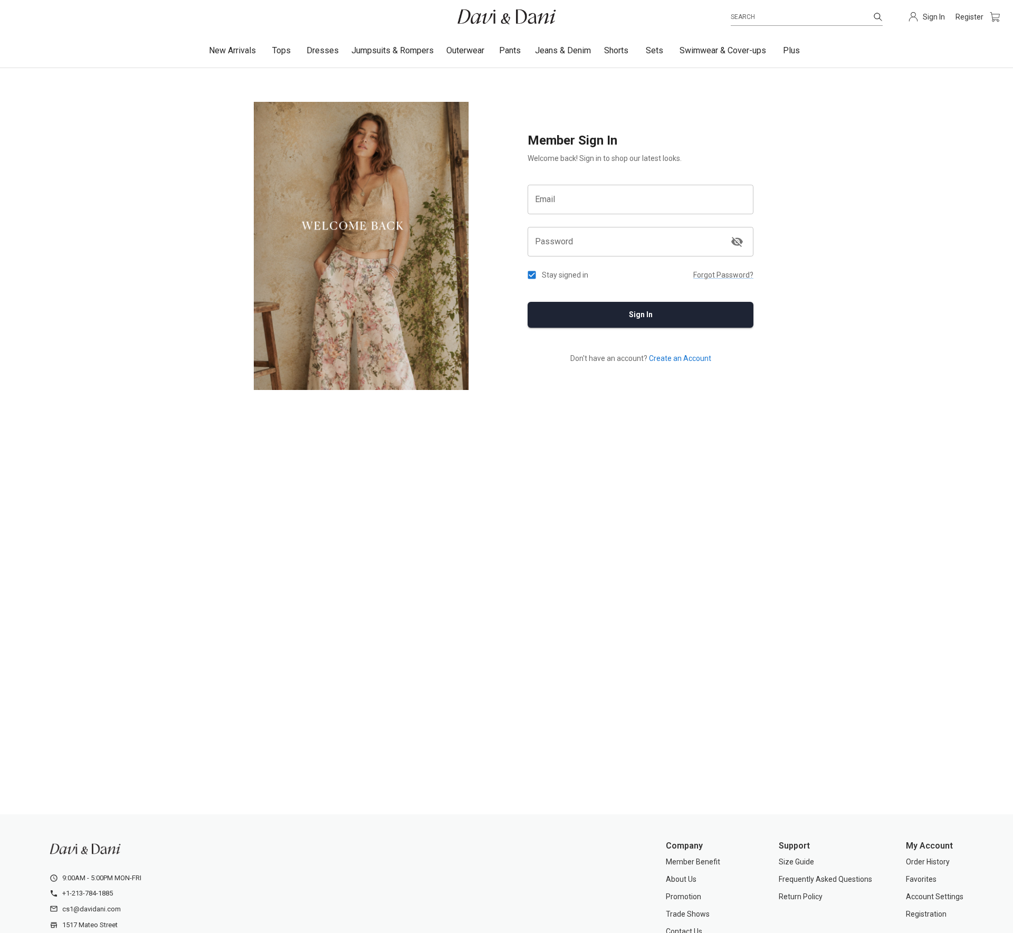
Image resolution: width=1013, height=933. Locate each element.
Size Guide (796, 862)
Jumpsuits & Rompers (392, 50)
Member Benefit (693, 862)
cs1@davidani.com (91, 909)
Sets (654, 50)
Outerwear (465, 50)
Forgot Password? (723, 275)
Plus (791, 50)
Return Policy (801, 896)
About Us (681, 879)
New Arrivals (232, 50)
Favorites (921, 879)
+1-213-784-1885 (87, 893)
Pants (510, 50)
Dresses (323, 50)
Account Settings (934, 896)
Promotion (683, 896)
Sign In (641, 314)
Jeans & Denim (563, 50)
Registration (926, 914)
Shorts (616, 50)
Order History (928, 862)
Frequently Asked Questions (825, 879)
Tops (281, 50)
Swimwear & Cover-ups (723, 50)
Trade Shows (688, 914)
